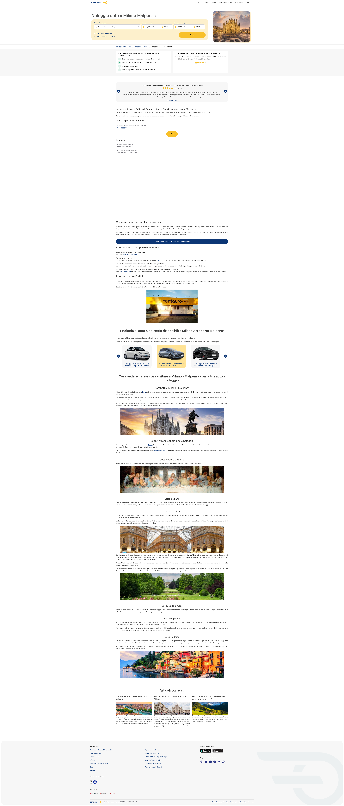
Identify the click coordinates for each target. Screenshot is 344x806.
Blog (91, 767)
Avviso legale (234, 802)
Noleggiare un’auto (160, 450)
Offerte (92, 760)
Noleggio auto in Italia (141, 46)
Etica (227, 802)
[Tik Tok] (214, 761)
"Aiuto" (159, 260)
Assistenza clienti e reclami (99, 763)
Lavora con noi (95, 757)
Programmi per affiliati (152, 753)
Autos (206, 2)
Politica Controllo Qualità (153, 767)
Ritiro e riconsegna (100, 23)
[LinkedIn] (219, 761)
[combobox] (98, 27)
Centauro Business (225, 2)
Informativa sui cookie (217, 802)
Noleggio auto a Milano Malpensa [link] (162, 46)
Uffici (199, 2)
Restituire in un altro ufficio (104, 33)
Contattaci (172, 134)
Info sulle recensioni (172, 100)
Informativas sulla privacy (246, 802)
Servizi (214, 2)
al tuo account (126, 271)
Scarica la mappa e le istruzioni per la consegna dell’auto (172, 241)
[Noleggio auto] (99, 2)
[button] (118, 91)
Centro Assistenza (96, 753)
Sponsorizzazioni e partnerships (156, 757)
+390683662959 (121, 128)
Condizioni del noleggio (153, 763)
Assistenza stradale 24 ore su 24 (101, 750)
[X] (210, 761)
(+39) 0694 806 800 (130, 254)
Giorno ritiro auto (147, 23)
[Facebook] (206, 761)
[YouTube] (223, 761)
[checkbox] (94, 33)
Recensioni (93, 770)
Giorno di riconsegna (180, 23)
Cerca (192, 35)
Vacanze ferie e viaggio (153, 760)
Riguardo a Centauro (152, 750)
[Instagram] (201, 761)
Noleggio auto (121, 46)
